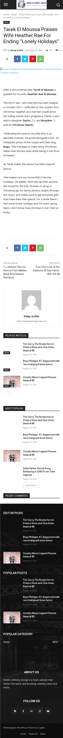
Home (6, 14)
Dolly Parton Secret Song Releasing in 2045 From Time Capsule (39, 471)
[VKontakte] (48, 711)
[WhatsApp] (40, 59)
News (14, 14)
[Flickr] (31, 711)
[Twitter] (25, 59)
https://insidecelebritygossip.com (31, 321)
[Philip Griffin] (5, 50)
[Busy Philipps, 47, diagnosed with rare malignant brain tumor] (11, 365)
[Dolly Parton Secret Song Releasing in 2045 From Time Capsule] (11, 473)
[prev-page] (5, 393)
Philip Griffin (16, 50)
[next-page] (11, 393)
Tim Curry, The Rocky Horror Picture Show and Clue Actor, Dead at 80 (38, 347)
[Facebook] (17, 59)
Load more (30, 485)
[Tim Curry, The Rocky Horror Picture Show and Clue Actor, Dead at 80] (11, 348)
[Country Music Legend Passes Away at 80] (11, 381)
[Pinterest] (32, 59)
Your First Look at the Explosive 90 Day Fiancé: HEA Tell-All (46, 270)
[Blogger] (15, 711)
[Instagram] (39, 711)
